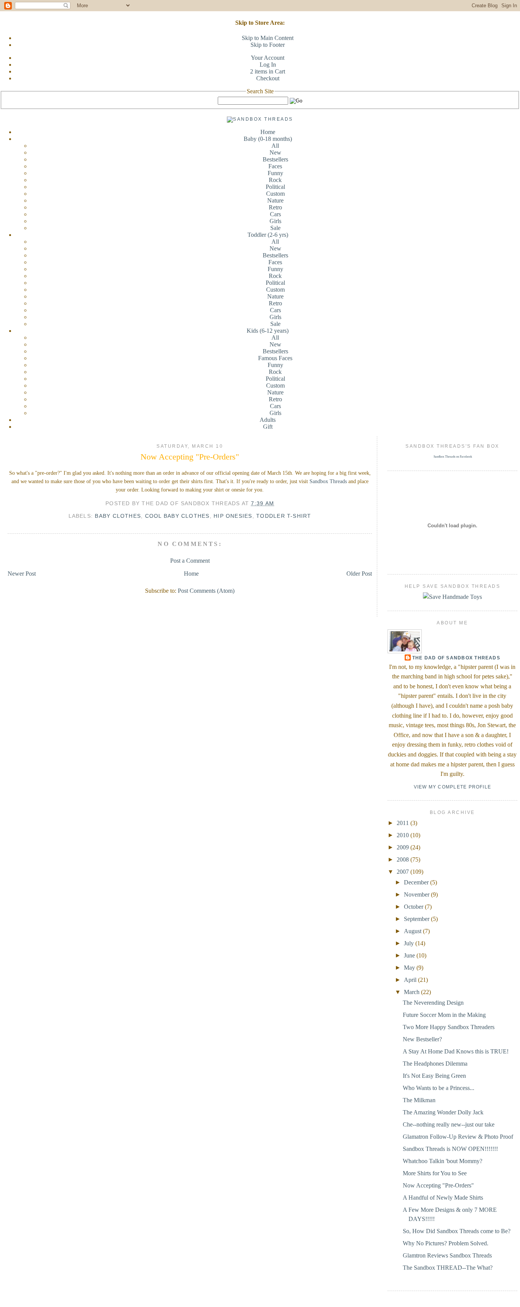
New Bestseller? (422, 1039)
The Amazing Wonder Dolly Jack (443, 1112)
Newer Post (22, 573)
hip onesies (233, 516)
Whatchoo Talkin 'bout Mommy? (442, 1161)
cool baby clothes (177, 516)
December (417, 882)
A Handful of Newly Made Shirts (443, 1197)
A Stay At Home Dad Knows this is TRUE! (456, 1051)
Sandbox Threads (328, 481)
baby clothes (118, 516)
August (413, 931)
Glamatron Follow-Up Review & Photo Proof (458, 1136)
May (410, 967)
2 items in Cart (267, 71)
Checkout (267, 78)
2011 (403, 823)
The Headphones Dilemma (435, 1063)
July (409, 943)
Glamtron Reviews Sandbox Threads (447, 1255)
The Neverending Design (433, 1002)
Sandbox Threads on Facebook (453, 456)
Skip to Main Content (267, 38)
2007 (403, 871)
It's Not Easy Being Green (434, 1075)
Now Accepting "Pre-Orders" (189, 456)
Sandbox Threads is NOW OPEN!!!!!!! (450, 1149)
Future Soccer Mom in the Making (444, 1015)
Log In (268, 64)
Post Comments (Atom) (206, 590)
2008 (403, 859)
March (412, 992)
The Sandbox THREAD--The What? (448, 1267)
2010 (403, 835)
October (414, 906)
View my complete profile (452, 787)
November (417, 894)
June (410, 955)
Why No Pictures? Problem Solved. (445, 1243)
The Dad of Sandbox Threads (456, 658)
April (411, 980)
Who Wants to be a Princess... (438, 1088)
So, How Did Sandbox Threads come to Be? (456, 1231)
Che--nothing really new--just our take (448, 1124)
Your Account (267, 57)
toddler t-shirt (283, 516)
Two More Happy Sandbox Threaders (448, 1027)
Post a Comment (190, 560)
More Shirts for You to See (435, 1173)
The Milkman (419, 1100)
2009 (403, 847)
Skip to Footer (267, 44)
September (417, 919)
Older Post (359, 573)
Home (267, 132)
